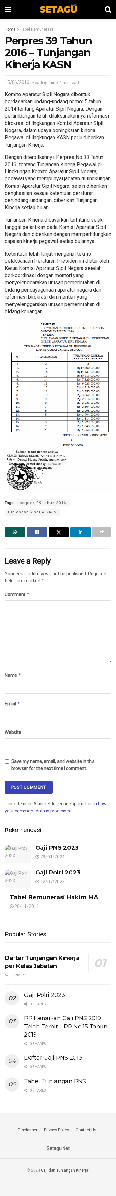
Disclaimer (27, 1130)
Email (12, 704)
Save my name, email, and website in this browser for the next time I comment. (53, 765)
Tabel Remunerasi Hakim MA (54, 897)
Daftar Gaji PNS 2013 (53, 1057)
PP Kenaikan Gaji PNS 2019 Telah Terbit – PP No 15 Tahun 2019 (66, 1026)
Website (13, 732)
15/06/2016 (17, 82)
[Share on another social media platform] (101, 532)
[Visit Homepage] (58, 9)
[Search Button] (108, 9)
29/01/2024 (52, 856)
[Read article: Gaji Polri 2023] (18, 879)
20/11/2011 (26, 906)
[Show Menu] (8, 9)
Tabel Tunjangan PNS (55, 1081)
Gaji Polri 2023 (57, 872)
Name (13, 675)
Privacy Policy (56, 1130)
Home (10, 29)
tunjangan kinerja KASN (32, 512)
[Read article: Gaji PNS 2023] (18, 854)
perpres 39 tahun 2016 (43, 503)
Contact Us (86, 1130)
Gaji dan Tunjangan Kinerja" (65, 1170)
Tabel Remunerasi (37, 29)
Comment (17, 594)
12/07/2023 (52, 881)
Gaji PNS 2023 (57, 847)
